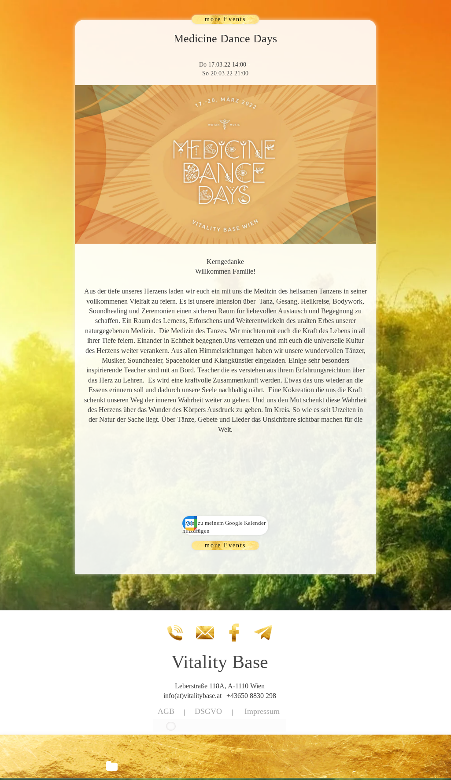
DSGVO (208, 711)
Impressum (262, 711)
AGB (166, 711)
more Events (225, 19)
